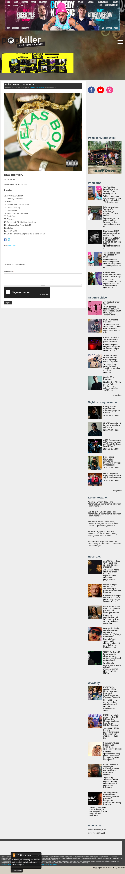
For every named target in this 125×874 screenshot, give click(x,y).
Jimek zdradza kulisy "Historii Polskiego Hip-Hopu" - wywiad (110, 358)
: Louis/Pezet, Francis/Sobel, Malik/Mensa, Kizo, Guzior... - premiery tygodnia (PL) (103, 524)
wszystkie (117, 395)
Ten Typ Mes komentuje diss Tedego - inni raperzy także (110, 190)
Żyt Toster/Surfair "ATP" (111, 303)
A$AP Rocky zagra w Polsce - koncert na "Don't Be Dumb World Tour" (112, 443)
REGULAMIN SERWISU (10, 864)
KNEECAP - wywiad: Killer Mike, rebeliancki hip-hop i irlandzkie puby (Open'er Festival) (111, 692)
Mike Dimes (12, 245)
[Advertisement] (39, 255)
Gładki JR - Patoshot (108, 378)
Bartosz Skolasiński (37, 87)
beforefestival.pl (96, 833)
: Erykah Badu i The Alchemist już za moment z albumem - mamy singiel (104, 504)
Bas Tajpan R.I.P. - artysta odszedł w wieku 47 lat (111, 233)
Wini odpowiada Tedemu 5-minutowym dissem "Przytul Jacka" (110, 211)
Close (39, 855)
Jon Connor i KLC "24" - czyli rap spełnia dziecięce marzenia (111, 564)
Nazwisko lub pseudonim (14, 264)
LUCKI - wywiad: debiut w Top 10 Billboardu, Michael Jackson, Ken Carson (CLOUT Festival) (111, 720)
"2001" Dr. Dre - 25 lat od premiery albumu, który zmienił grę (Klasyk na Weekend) (112, 656)
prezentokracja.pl (97, 830)
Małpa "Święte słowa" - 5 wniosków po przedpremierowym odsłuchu (112, 589)
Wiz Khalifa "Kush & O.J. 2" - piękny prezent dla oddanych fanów (111, 609)
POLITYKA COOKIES (49, 864)
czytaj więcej (16, 870)
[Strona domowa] (23, 42)
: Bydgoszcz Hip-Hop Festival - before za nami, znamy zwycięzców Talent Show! (102, 534)
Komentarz (9, 272)
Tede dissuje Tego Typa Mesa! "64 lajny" (111, 255)
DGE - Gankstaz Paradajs (110, 321)
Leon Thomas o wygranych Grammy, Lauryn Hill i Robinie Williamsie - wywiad (111, 770)
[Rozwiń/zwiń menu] (120, 42)
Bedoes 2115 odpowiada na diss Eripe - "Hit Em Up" (112, 275)
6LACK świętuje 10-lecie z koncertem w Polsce (112, 425)
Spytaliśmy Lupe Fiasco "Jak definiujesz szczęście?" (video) (112, 746)
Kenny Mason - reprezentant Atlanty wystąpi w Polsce (111, 409)
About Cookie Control (14, 855)
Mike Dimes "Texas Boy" (20, 84)
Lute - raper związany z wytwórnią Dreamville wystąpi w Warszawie (112, 461)
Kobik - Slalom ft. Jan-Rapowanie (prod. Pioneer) (111, 339)
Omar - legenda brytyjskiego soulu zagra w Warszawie (112, 476)
